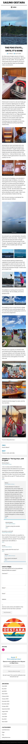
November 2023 (5, 704)
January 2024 (5, 698)
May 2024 (4, 688)
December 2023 (5, 701)
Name (4, 588)
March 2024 (4, 693)
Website (4, 599)
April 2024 (4, 691)
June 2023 (4, 716)
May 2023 (4, 719)
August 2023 (5, 711)
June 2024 (4, 686)
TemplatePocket (13, 742)
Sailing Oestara (14, 2)
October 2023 (5, 706)
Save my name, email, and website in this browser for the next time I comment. (12, 607)
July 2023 (4, 714)
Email (4, 593)
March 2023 (4, 721)
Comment (5, 573)
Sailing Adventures (10, 439)
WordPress (24, 742)
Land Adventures (6, 729)
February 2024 (5, 696)
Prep (3, 734)
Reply (3, 479)
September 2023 (6, 709)
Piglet (3, 732)
